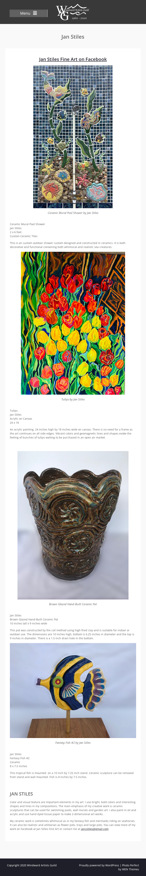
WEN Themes (130, 869)
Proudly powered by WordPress (99, 865)
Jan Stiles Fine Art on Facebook (73, 59)
